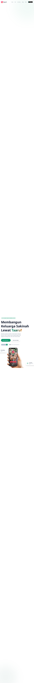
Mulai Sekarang (5, 340)
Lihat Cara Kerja (16, 340)
